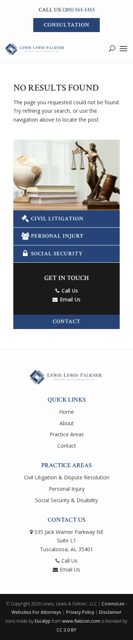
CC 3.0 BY (66, 630)
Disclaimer (110, 612)
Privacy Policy (80, 612)
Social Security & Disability (66, 500)
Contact (67, 321)
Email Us (69, 299)
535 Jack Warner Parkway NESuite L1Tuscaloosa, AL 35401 (68, 540)
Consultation (66, 24)
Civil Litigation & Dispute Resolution (66, 477)
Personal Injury (57, 235)
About (66, 423)
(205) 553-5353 (79, 9)
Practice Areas (67, 434)
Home (66, 411)
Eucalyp (43, 621)
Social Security (57, 253)
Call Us (69, 290)
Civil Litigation (57, 218)
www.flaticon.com (81, 621)
